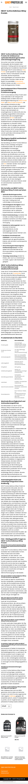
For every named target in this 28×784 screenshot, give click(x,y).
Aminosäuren (19, 81)
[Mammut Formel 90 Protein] (21, 725)
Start (10, 7)
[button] (1, 2)
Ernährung (12, 696)
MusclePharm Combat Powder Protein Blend (7, 757)
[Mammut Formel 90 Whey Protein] (7, 725)
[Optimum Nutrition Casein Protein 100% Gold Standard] (21, 749)
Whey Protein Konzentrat (15, 102)
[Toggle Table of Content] (8, 706)
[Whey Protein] (14, 2)
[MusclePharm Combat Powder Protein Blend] (7, 749)
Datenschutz (5, 773)
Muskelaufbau (20, 83)
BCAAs (12, 118)
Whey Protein (16, 7)
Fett (5, 164)
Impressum (4, 771)
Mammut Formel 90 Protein (20, 736)
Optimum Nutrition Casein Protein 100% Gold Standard (20, 758)
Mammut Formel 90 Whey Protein (6, 736)
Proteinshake (17, 273)
